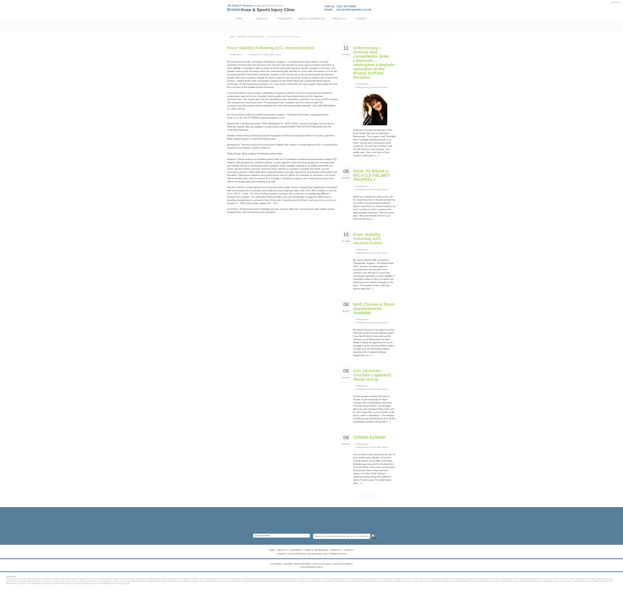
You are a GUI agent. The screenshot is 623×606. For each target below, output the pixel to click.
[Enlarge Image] (374, 96)
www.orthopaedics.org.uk (311, 567)
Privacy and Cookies (322, 564)
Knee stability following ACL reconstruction (368, 238)
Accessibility (275, 564)
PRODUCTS (339, 18)
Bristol (233, 9)
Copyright (287, 564)
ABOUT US (262, 18)
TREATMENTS (284, 18)
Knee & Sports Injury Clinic (268, 9)
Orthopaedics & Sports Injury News (264, 54)
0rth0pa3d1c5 (235, 54)
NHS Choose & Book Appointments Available (374, 308)
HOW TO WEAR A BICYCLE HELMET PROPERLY (371, 175)
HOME (239, 18)
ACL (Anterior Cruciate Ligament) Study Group (372, 375)
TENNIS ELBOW (369, 437)
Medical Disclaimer (302, 564)
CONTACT (361, 18)
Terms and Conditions (343, 564)
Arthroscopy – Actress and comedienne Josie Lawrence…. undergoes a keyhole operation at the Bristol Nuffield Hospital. (374, 62)
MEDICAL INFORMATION (312, 18)
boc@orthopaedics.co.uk (353, 9)
